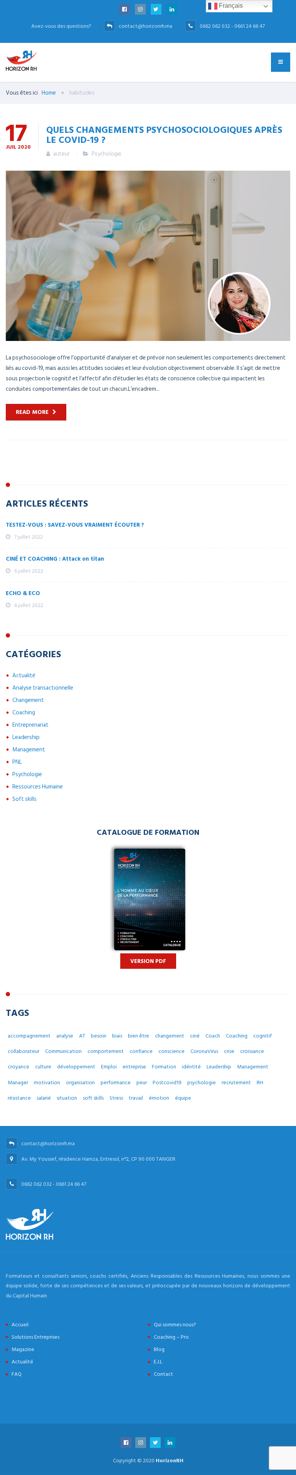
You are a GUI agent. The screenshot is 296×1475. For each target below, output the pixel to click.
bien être (138, 1035)
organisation (80, 1082)
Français (230, 5)
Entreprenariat (30, 725)
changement (169, 1035)
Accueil (20, 1324)
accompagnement (29, 1035)
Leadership (26, 737)
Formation (164, 1066)
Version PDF (148, 961)
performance (116, 1082)
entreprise (134, 1066)
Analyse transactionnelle (42, 688)
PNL (17, 762)
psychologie (201, 1082)
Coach (212, 1035)
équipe (183, 1098)
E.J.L (158, 1361)
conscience (171, 1051)
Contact (163, 1374)
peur (141, 1082)
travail (136, 1098)
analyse (64, 1035)
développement (76, 1066)
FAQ (17, 1374)
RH (260, 1082)
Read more (32, 412)
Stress (116, 1098)
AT (82, 1035)
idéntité (191, 1066)
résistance (19, 1098)
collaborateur (23, 1051)
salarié (44, 1098)
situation (67, 1098)
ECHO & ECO (23, 593)
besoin (98, 1035)
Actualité (23, 675)
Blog (159, 1349)
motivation (47, 1082)
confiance (141, 1051)
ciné (195, 1035)
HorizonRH (169, 1460)
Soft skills (24, 799)
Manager (18, 1082)
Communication (63, 1051)
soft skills (93, 1098)
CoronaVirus (204, 1051)
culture (43, 1066)
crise (229, 1051)
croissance (252, 1051)
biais (117, 1035)
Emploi (109, 1066)
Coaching (23, 712)
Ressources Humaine (37, 787)
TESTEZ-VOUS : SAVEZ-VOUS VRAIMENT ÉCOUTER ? (75, 525)
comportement (105, 1051)
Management (28, 749)
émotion (159, 1098)
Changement (28, 700)
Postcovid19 (167, 1082)
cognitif (262, 1035)
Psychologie (106, 154)
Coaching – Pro (171, 1337)
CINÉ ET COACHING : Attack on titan (55, 559)
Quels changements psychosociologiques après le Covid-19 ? (164, 134)
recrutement (236, 1082)
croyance (18, 1066)
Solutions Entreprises (35, 1337)
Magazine (23, 1349)
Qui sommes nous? (175, 1324)
